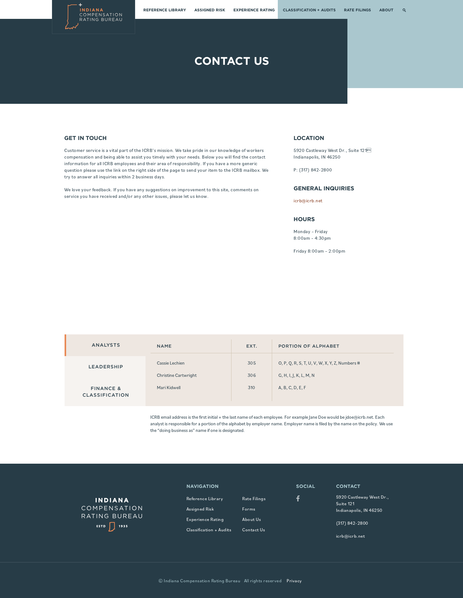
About (386, 10)
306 (252, 375)
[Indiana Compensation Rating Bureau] (93, 17)
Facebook (298, 499)
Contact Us (253, 530)
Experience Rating (254, 10)
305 (252, 363)
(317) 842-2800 (315, 170)
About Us (251, 519)
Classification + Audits (309, 10)
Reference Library (164, 10)
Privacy (294, 581)
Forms (248, 509)
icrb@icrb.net (308, 201)
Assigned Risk (209, 10)
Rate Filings (357, 10)
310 (251, 387)
